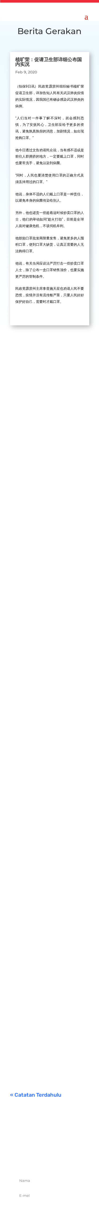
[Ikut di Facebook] (32, 1162)
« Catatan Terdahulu (35, 1095)
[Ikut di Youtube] (67, 1162)
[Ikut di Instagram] (55, 1162)
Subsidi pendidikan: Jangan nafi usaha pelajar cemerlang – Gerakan (48, 1010)
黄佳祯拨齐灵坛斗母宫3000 (46, 807)
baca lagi (23, 459)
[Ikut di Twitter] (44, 1162)
